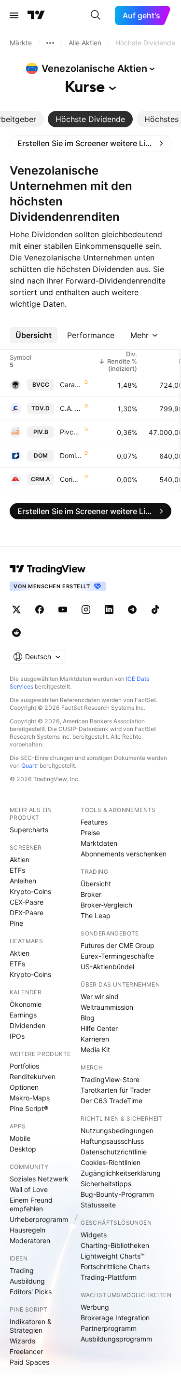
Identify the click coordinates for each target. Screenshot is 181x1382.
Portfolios (24, 1066)
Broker (91, 894)
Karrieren (95, 1039)
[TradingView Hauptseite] (36, 15)
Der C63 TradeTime (111, 1101)
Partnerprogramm (109, 1328)
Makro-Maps (30, 1098)
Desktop (23, 1149)
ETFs (17, 870)
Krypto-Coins (30, 891)
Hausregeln (27, 1230)
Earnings (23, 1015)
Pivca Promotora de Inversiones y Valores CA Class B (71, 432)
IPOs (17, 1036)
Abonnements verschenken (124, 854)
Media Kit (95, 1049)
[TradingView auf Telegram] (132, 609)
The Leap (96, 915)
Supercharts (29, 830)
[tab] (90, 119)
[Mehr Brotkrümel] (50, 43)
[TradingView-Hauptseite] (48, 569)
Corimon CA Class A (71, 479)
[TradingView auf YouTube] (63, 609)
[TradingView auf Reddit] (16, 632)
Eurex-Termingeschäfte (117, 956)
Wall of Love (29, 1189)
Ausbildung (27, 1281)
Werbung (95, 1307)
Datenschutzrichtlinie (114, 1152)
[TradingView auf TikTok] (155, 609)
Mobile (20, 1138)
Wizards (22, 1341)
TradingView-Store (110, 1079)
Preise (90, 832)
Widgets (94, 1235)
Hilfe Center (99, 1028)
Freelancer (26, 1351)
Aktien (19, 859)
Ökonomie (26, 1004)
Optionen (24, 1087)
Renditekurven (33, 1076)
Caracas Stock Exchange (71, 384)
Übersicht (96, 884)
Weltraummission (107, 1007)
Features (94, 822)
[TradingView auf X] (16, 609)
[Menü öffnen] (14, 15)
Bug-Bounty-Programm (117, 1194)
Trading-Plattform (109, 1277)
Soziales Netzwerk (39, 1179)
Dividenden (27, 1025)
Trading (22, 1270)
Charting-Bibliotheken (115, 1245)
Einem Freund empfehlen (31, 1204)
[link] (90, 143)
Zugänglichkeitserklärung (121, 1173)
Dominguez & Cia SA (71, 455)
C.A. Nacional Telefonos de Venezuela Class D (71, 408)
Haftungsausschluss (112, 1141)
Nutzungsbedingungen (117, 1130)
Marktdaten (99, 843)
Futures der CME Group (117, 945)
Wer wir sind (100, 996)
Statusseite (98, 1205)
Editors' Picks (31, 1291)
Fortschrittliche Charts (115, 1266)
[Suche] (95, 15)
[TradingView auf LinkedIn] (109, 609)
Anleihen (23, 881)
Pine (16, 923)
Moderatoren (30, 1240)
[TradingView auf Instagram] (86, 609)
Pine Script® (29, 1108)
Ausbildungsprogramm (116, 1339)
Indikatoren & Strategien (31, 1325)
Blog (88, 1018)
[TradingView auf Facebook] (39, 609)
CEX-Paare (26, 902)
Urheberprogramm (39, 1219)
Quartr (29, 765)
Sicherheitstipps (106, 1183)
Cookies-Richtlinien (110, 1162)
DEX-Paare (26, 912)
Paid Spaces (29, 1362)
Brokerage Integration (115, 1318)
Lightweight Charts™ (113, 1256)
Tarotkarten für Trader (116, 1090)
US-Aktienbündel (107, 966)
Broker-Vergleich (106, 905)
